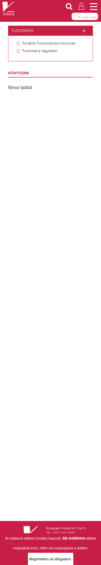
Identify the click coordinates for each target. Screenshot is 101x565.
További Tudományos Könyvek (49, 43)
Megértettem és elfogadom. (50, 558)
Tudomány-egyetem (39, 51)
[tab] (50, 31)
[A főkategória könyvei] (84, 30)
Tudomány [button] (22, 30)
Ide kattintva (74, 538)
